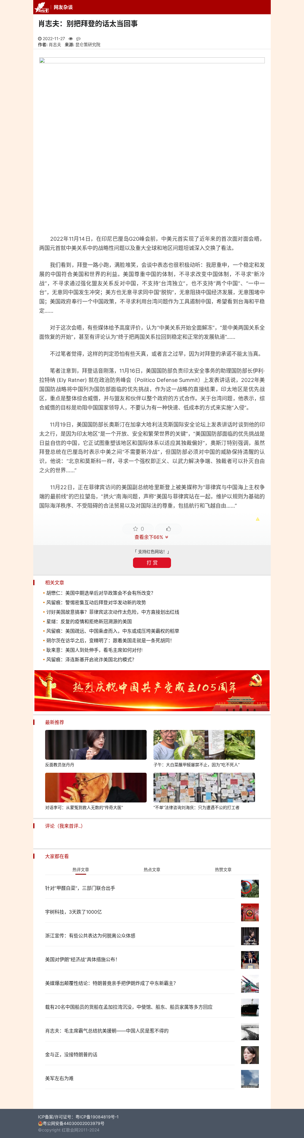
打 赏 (152, 563)
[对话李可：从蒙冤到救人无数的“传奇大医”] (96, 788)
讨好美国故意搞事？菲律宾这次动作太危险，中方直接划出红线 (112, 612)
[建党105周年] (152, 709)
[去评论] (292, 776)
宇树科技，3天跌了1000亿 (73, 912)
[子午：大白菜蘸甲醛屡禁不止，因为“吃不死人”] (204, 745)
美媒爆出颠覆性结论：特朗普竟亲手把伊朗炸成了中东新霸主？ (111, 983)
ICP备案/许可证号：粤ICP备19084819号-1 (78, 1116)
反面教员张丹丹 (59, 764)
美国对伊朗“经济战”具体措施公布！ (82, 959)
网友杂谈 (63, 7)
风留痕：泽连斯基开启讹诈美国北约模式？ (91, 659)
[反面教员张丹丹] (96, 745)
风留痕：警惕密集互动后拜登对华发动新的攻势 (96, 602)
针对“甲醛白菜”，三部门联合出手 (80, 888)
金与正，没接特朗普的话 (71, 1054)
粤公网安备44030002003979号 (73, 1123)
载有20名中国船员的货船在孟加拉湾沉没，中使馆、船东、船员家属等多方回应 (129, 1007)
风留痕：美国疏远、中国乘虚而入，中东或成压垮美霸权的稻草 (112, 631)
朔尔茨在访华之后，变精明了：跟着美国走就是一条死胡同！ (110, 640)
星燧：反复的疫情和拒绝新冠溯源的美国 (89, 621)
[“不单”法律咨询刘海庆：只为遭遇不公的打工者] (204, 788)
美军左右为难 (59, 1078)
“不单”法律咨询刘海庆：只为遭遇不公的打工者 (196, 807)
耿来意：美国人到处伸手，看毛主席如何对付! (94, 650)
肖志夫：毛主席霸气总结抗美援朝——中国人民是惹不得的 (107, 1031)
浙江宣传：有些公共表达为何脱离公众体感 (90, 936)
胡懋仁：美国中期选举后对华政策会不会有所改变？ (101, 593)
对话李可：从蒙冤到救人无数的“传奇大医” (84, 807)
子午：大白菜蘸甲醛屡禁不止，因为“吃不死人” (196, 764)
